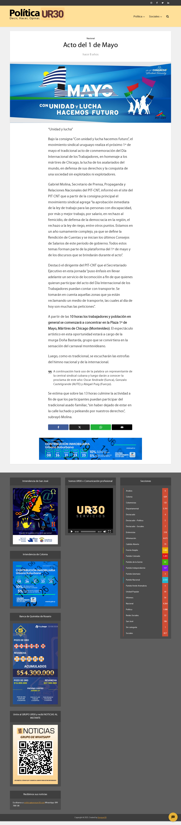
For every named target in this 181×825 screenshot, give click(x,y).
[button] (90, 514)
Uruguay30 (102, 821)
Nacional (91, 38)
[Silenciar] (104, 535)
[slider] (88, 535)
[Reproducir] (71, 535)
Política (137, 16)
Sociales (154, 16)
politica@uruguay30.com (34, 806)
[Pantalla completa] (109, 535)
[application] (90, 514)
